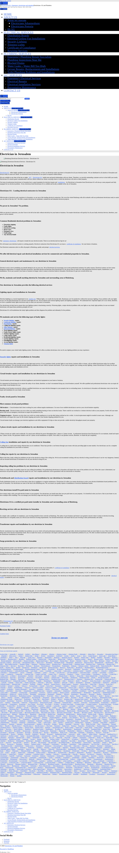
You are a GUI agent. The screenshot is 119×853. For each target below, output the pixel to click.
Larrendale (72, 706)
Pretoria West (39, 727)
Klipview (76, 702)
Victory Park (67, 746)
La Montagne (33, 761)
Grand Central (111, 691)
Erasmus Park (109, 756)
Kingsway (54, 701)
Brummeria (114, 752)
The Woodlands (76, 742)
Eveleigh (3, 686)
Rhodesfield (70, 731)
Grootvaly (42, 692)
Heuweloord (23, 759)
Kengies (106, 699)
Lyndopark (101, 761)
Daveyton (13, 677)
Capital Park (12, 754)
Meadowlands (71, 711)
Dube (64, 681)
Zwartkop (92, 774)
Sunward (8, 742)
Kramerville (3, 704)
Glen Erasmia (97, 689)
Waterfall (65, 747)
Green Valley (4, 692)
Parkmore (11, 724)
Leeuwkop (99, 706)
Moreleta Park (108, 764)
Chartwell (96, 671)
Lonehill (85, 707)
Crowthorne (96, 674)
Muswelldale (4, 717)
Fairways (24, 686)
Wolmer (54, 774)
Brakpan (73, 666)
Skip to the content (5, 1)
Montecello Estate (31, 716)
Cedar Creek (57, 671)
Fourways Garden (37, 687)
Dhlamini (13, 679)
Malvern (51, 709)
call (10, 622)
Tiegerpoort (68, 771)
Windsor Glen (90, 749)
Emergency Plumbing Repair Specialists (29, 56)
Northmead (30, 721)
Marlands (80, 709)
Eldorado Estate (5, 684)
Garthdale (107, 687)
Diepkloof (21, 679)
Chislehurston (113, 671)
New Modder (112, 717)
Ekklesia (42, 756)
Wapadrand (10, 772)
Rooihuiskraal (95, 767)
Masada (10, 711)
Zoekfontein (110, 751)
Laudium (49, 761)
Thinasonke (96, 742)
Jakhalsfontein (25, 697)
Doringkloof (47, 681)
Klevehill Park (88, 701)
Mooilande (51, 716)
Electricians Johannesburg (25, 23)
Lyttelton (60, 762)
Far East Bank (33, 686)
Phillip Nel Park (90, 724)
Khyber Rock (28, 701)
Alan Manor (35, 654)
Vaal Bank (64, 744)
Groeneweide (23, 692)
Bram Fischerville (106, 666)
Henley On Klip (23, 694)
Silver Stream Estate (39, 769)
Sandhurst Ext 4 (112, 734)
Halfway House (64, 692)
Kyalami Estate (79, 704)
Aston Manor (112, 656)
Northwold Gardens (59, 721)
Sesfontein (113, 736)
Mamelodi (80, 762)
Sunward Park (17, 742)
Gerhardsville (42, 757)
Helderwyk (13, 694)
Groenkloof (66, 757)
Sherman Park (20, 737)
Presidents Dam (112, 726)
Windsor (81, 749)
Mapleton (65, 709)
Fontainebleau (18, 687)
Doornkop (31, 681)
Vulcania (46, 747)
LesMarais (107, 706)
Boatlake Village (24, 664)
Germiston (40, 689)
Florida (10, 687)
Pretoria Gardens (17, 727)
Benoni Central (98, 659)
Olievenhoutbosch (58, 766)
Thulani (104, 742)
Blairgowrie (78, 662)
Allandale (4, 656)
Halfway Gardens (52, 692)
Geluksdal (10, 689)
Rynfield (42, 734)
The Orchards (42, 742)
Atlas (16, 657)
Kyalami (56, 704)
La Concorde (23, 761)
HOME (8, 14)
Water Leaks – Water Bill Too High (26, 66)
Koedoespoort (109, 759)
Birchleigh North (59, 662)
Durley (78, 681)
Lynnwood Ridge (50, 762)
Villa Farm (76, 746)
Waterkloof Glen (29, 772)
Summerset (64, 741)
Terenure (26, 742)
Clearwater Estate (85, 672)
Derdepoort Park (84, 677)
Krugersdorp (13, 704)
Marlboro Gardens (98, 709)
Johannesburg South (6, 699)
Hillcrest (66, 694)
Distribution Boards (18, 35)
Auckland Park (62, 752)
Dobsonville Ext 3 (109, 679)
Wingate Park (46, 774)
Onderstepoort (31, 722)
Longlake (93, 707)
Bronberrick (97, 752)
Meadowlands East (82, 711)
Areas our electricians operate (8, 651)
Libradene (3, 707)
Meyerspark (112, 762)
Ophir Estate (47, 722)
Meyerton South (5, 714)
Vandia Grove (29, 746)
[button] (59, 645)
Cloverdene (102, 672)
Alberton (51, 654)
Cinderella (29, 672)
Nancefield (28, 717)
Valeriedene (72, 744)
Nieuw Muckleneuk (44, 766)
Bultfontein (76, 669)
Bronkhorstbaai (89, 667)
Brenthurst (34, 667)
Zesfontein (92, 751)
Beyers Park (16, 662)
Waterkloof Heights (42, 772)
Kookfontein (105, 702)
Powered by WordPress (7, 849)
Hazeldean (91, 757)
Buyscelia (85, 669)
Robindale (81, 732)
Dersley (93, 677)
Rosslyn (13, 734)
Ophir (39, 722)
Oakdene (105, 721)
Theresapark (59, 771)
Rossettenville (4, 734)
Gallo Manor (89, 687)
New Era (82, 717)
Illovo (57, 696)
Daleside (46, 676)
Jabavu (3, 697)
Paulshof (39, 724)
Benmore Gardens (80, 659)
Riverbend (3, 732)
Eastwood (27, 756)
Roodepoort (90, 732)
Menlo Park (96, 762)
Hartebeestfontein (76, 692)
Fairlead (17, 686)
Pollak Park (65, 726)
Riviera (87, 767)
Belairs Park (52, 659)
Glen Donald (74, 689)
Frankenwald (62, 687)
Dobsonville (98, 679)
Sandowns (3, 736)
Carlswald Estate (110, 669)
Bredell (18, 667)
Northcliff (3, 721)
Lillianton (19, 707)
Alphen (20, 656)
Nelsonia (44, 717)
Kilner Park (80, 759)
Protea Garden (69, 727)
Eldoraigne (69, 756)
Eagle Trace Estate (95, 681)
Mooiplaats (90, 764)
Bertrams (101, 661)
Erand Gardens (66, 684)
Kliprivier (24, 702)
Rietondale (69, 767)
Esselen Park (84, 684)
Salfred (84, 734)
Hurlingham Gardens (25, 696)
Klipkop (7, 702)
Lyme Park (109, 707)
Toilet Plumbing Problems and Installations (31, 72)
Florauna (109, 686)
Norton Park (84, 721)
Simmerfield (36, 737)
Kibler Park (37, 701)
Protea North (88, 727)
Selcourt (61, 736)
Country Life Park (40, 674)
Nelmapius (33, 766)
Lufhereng (101, 707)
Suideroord (55, 741)
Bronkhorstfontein (5, 669)
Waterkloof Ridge (67, 772)
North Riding (113, 719)
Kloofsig (88, 759)
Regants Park (44, 731)
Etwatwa (101, 684)
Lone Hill (78, 707)
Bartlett (93, 657)
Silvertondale (58, 769)
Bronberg (88, 752)
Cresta (77, 674)
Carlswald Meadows (6, 671)
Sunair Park (81, 741)
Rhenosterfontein (50, 767)
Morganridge (73, 716)
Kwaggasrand (13, 761)
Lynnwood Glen (14, 762)
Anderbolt (59, 656)
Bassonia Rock (12, 659)
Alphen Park (28, 656)
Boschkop (72, 752)
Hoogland (91, 694)
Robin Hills (72, 732)
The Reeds (32, 771)
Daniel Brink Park (104, 676)
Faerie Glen (23, 757)
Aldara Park (91, 654)
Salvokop (11, 769)
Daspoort (82, 754)
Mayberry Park (19, 711)
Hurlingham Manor (39, 696)
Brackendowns (45, 666)
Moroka (95, 716)
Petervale (76, 724)
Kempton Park (68, 699)
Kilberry (72, 759)
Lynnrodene (110, 761)
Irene (53, 759)
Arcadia (13, 752)
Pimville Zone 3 (16, 726)
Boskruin (36, 666)
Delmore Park (55, 677)
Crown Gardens (86, 674)
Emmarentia (85, 756)
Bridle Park (70, 667)
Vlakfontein (108, 746)
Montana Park (19, 716)
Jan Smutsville (36, 697)
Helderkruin (3, 694)
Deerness (46, 677)
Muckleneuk (15, 766)
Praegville (81, 726)
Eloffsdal (32, 684)
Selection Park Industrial (84, 736)
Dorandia (38, 681)
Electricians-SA (4, 172)
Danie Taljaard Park (91, 676)
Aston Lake (102, 656)
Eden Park (49, 682)
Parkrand (19, 724)
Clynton (110, 672)
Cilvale (22, 672)
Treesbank (19, 744)
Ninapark (44, 719)
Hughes (99, 694)
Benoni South (54, 661)
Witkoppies (36, 751)
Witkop (8, 751)
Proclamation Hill (57, 727)
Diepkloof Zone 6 (69, 679)
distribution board (21, 478)
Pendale (54, 724)
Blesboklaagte (99, 662)
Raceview (9, 729)
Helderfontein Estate (109, 692)
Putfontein (107, 727)
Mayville (35, 711)
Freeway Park (72, 687)
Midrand (14, 714)
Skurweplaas (68, 769)
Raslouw (40, 767)
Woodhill (75, 774)
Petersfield (68, 724)
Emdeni (39, 684)
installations (61, 182)
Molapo (100, 714)
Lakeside (48, 706)
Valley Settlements (83, 744)
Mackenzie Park (14, 709)
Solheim (74, 737)
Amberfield (30, 752)
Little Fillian (62, 707)
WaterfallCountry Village (7, 749)
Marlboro (88, 709)
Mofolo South (92, 714)
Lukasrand (86, 761)
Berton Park (93, 661)
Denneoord (65, 677)
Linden (54, 707)
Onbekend (22, 722)
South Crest (100, 737)
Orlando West (79, 722)
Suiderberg (94, 769)
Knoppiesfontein (94, 702)
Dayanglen (38, 677)
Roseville (106, 732)
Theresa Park (87, 742)
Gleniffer (74, 691)
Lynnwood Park (38, 762)
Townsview (10, 744)
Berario (72, 661)
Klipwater (84, 702)
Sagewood (71, 734)
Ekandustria (79, 682)
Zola (1, 752)
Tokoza (2, 744)
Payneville (47, 724)
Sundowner (90, 741)
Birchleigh (49, 662)
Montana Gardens (20, 764)
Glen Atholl (55, 689)
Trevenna (82, 771)
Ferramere (74, 686)
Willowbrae (36, 774)
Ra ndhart (58, 729)
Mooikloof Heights (67, 764)
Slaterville (59, 737)
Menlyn (104, 762)
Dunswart (71, 681)
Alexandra (100, 654)
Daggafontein (22, 676)
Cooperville (18, 674)
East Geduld (106, 681)
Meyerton (76, 712)
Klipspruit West (66, 702)
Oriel (54, 722)
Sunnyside (3, 771)
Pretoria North (29, 727)
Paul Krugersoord (29, 724)
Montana (10, 716)
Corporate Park (28, 674)
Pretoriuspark (9, 767)
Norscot (104, 719)
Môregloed (99, 764)
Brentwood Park (53, 667)
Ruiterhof (35, 734)
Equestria (93, 756)
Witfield (98, 749)
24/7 (30, 177)
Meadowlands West (96, 711)
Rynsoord (50, 734)
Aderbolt (20, 654)
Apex (84, 656)
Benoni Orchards (29, 661)
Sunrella (107, 741)
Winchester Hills (61, 749)
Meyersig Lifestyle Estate (64, 712)
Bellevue (70, 659)
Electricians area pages (6, 645)
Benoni (90, 659)
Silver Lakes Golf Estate (24, 769)
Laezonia (42, 761)
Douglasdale (56, 681)
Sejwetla (54, 736)
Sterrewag (86, 769)
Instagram (6, 841)
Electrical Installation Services (24, 84)
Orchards (68, 766)
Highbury (59, 694)
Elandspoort (50, 756)
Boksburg (34, 664)
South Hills (109, 737)
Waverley (77, 772)
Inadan (72, 696)
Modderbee (60, 714)
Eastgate (10, 682)
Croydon (104, 674)
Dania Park (80, 676)
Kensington (10, 701)
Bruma (44, 669)
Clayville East (60, 672)
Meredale (107, 711)
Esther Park (93, 684)
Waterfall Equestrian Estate (94, 747)
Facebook (6, 839)
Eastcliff (3, 682)
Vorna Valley (14, 747)
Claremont (37, 672)
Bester (108, 661)
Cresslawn (70, 674)
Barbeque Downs (67, 657)
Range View (106, 729)
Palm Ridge (103, 722)
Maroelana (88, 762)
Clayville (51, 672)
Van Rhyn (115, 744)
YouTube (6, 842)
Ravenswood (26, 731)
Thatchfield (23, 771)
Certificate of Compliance (21, 47)
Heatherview (96, 692)
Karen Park (36, 699)
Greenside (58, 757)
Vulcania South (55, 747)
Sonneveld (91, 737)
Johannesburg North (106, 697)
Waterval (28, 749)
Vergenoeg (48, 746)
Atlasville (22, 657)
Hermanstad (41, 694)
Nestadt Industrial (54, 717)
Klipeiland (98, 701)
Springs (46, 739)
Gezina (50, 757)
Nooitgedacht (60, 719)
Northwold (47, 721)
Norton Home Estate (73, 721)
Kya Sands (48, 704)
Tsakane (26, 744)
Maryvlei (3, 711)
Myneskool (13, 717)
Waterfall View (108, 747)
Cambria (92, 669)
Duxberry (85, 681)
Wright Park (75, 751)
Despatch (99, 754)
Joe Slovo (95, 697)
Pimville (7, 726)
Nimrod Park (35, 719)
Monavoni (10, 764)
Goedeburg (82, 691)
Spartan (39, 739)
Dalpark (54, 676)
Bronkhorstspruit (18, 669)
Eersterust (35, 756)
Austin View (31, 657)
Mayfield (28, 711)
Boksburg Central (44, 664)
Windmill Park (72, 749)
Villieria (106, 771)
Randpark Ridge (96, 729)
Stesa (91, 739)
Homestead (83, 694)
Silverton (49, 769)
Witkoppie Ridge (26, 751)
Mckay (52, 711)
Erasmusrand (14, 757)
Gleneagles (57, 691)
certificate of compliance (74, 244)
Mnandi (2, 764)
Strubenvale (29, 741)
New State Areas (15, 719)
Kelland (53, 699)
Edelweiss (41, 682)
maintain (54, 607)
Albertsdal (82, 654)
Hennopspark (110, 757)
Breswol (62, 667)
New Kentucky (91, 717)
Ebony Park (18, 682)
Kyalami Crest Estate (67, 704)
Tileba (110, 742)
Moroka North (103, 716)
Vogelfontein (4, 747)
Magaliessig (34, 709)
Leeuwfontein (90, 706)
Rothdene (20, 734)
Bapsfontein (48, 657)
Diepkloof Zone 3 (44, 679)
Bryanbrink (51, 669)
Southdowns (77, 769)
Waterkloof (19, 772)
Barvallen (107, 657)
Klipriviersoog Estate (46, 702)
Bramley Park (10, 667)
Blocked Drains (15, 62)
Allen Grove (12, 656)
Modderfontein (70, 714)
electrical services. (54, 247)
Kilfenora (46, 701)
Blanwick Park (88, 662)
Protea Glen (78, 727)
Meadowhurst (61, 711)
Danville (75, 754)
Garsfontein (32, 757)
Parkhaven (3, 724)
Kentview (19, 701)
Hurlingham (13, 696)
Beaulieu (21, 659)
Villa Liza (84, 746)
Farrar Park (49, 686)
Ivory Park (115, 696)
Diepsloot (79, 679)
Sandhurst (102, 734)
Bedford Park (42, 659)
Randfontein (49, 729)
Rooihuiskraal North (107, 767)
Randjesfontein (67, 729)
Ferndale (66, 686)
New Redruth (4, 719)
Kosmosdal (3, 761)
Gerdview (32, 689)
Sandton (19, 776)
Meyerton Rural (109, 712)
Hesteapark (50, 694)
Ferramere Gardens (84, 686)
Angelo (66, 656)
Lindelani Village (45, 707)
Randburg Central (38, 729)
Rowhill (27, 734)
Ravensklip (17, 731)
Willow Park (13, 774)
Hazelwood (100, 757)
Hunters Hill (107, 694)
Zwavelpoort (101, 774)
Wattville (35, 749)
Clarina (45, 672)
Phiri (98, 724)
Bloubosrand (109, 662)
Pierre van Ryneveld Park (80, 766)
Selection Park (70, 736)
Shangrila (3, 737)
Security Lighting (17, 41)
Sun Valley (72, 741)
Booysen (13, 666)
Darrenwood (4, 677)
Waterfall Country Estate (77, 747)
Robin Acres (63, 732)
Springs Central (54, 739)
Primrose (47, 727)
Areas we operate (16, 20)
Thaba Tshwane (13, 771)
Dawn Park (21, 677)
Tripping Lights (16, 44)
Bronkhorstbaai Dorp (102, 667)
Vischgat (92, 746)
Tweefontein (55, 744)
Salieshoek (3, 769)
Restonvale (62, 731)
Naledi (21, 717)
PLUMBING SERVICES (17, 53)
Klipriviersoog (33, 702)
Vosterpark (31, 747)
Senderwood (97, 736)
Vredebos (39, 747)
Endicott (46, 684)
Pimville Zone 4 (28, 726)
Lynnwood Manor (26, 762)
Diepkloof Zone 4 (56, 679)
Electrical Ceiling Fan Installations (26, 38)
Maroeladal (109, 709)
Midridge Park (23, 714)
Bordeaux (29, 666)
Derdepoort (73, 677)
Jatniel (67, 697)
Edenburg (57, 682)
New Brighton (73, 717)
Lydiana (93, 761)
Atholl (10, 657)
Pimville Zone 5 (39, 726)
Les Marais (57, 761)
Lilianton (11, 707)
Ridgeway (80, 731)
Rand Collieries (18, 729)
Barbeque (57, 657)
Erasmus (75, 684)
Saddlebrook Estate (60, 734)
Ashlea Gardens (40, 752)
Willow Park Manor (25, 774)
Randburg (28, 729)
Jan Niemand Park (62, 759)
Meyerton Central (87, 712)
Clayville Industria (72, 672)
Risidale (104, 731)
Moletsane (108, 714)
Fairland (10, 686)
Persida (61, 724)
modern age (32, 299)
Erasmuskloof (4, 757)
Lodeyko (70, 707)
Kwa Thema (31, 704)
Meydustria (115, 711)
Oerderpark (114, 721)
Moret (65, 716)
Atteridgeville (52, 752)
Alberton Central (61, 654)
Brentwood (42, 667)
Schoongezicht (45, 736)
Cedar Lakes (67, 671)
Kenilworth (114, 699)
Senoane (105, 736)
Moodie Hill (41, 716)
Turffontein (46, 744)
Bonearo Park (4, 666)
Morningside (4, 776)
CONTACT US (12, 90)
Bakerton (39, 657)
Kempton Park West (96, 699)
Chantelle (88, 671)
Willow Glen (4, 774)
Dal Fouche (38, 676)
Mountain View (5, 766)
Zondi (7, 752)
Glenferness (66, 691)
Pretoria (12, 776)
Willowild (51, 749)
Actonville (12, 654)
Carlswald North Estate (21, 671)
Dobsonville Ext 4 (5, 681)
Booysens (21, 666)
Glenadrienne (27, 691)
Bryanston (60, 669)
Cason (41, 671)
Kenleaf (2, 701)
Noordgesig (69, 719)
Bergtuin (78, 661)
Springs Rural (65, 739)
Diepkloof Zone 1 (31, 679)
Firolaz (94, 686)
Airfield (27, 654)
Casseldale (48, 671)
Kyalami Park (21, 706)
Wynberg (84, 751)
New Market (102, 717)
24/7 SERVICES (13, 75)
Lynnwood (3, 762)
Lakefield (41, 706)
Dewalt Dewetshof (103, 677)
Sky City (51, 737)
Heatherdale (87, 692)
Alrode (36, 656)
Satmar (22, 736)
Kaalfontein (27, 699)
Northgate (22, 721)
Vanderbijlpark (19, 746)
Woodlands (84, 774)
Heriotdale (33, 694)
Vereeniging (39, 746)
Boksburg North (67, 664)
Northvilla (39, 721)
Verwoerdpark (57, 746)
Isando (101, 696)
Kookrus (113, 702)
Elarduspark (60, 756)
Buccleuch (68, 669)
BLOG (11, 29)
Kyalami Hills (11, 706)
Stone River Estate (108, 739)
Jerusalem (74, 697)
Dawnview (30, 677)
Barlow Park (85, 657)
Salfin (78, 734)
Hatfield (83, 757)
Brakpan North (94, 666)
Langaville (56, 706)
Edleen (72, 682)
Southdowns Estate (14, 739)
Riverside (28, 732)
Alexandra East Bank (111, 654)
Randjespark (77, 729)
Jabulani (9, 697)
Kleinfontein (69, 701)
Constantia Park (65, 754)
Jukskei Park (18, 699)
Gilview (47, 689)
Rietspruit (97, 731)
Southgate (25, 739)
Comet (2, 674)
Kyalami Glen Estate (105, 704)
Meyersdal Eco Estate (16, 712)
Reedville (35, 731)
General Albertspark (21, 689)
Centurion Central (78, 671)
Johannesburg (111, 774)
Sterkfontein (84, 739)
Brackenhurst (56, 666)
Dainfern (30, 676)
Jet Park (81, 697)
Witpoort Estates (46, 751)
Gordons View (100, 691)
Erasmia (101, 756)
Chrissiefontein (13, 672)
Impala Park (64, 696)
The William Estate (64, 742)
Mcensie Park (44, 711)
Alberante (44, 654)
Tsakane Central (36, 744)
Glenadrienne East (38, 691)
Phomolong (105, 724)
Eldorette (25, 684)
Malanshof (43, 709)
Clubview (56, 754)
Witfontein (106, 749)
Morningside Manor (84, 716)
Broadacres (79, 667)
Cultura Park (4, 676)
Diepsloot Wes (88, 679)
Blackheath (69, 662)
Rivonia (46, 732)
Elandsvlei (106, 682)
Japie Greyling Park (57, 697)
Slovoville (67, 737)
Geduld (2, 689)
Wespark (104, 772)
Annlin (73, 656)
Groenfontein (33, 692)
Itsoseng (107, 696)
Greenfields (13, 692)
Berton (86, 661)
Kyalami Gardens (91, 704)
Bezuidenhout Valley (28, 662)
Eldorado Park (16, 684)
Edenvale (64, 682)
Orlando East (69, 722)
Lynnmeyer (3, 709)
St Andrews (75, 739)
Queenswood (32, 767)
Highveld (31, 759)
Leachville (80, 706)
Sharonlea (11, 737)
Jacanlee (16, 697)
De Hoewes (90, 754)
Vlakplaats (114, 771)
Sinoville (44, 737)
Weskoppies (95, 772)
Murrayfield (24, 766)
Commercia (9, 674)
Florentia (3, 687)
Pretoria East (105, 766)
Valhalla (99, 771)
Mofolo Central (81, 714)
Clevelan (94, 672)
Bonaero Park (110, 664)
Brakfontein (65, 666)
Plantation (57, 726)
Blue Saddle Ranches (11, 664)
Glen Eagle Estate (85, 689)
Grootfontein (75, 757)
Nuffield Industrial (95, 721)
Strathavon (11, 741)
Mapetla (58, 709)
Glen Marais (106, 689)
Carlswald (100, 669)
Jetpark (87, 697)
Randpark (86, 729)
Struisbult (38, 741)
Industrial (85, 696)
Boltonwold (100, 664)
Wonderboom (57, 751)
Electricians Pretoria (22, 26)
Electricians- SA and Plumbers (14, 846)
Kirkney (61, 701)
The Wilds (40, 771)
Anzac (79, 656)
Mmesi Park (41, 714)
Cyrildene (13, 676)
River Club (112, 731)
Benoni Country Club (111, 659)
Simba (28, 737)
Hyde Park (50, 696)
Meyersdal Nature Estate (32, 712)
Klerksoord (78, 701)
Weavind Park (86, 772)
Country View (52, 674)
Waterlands (20, 749)
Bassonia (3, 659)
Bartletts (99, 657)
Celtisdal (20, 754)
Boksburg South (79, 664)
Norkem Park (96, 719)
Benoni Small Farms (42, 661)
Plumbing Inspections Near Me (24, 59)
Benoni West (64, 661)
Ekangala (87, 682)
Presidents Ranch (5, 727)
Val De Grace (91, 771)
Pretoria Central (94, 766)
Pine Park (49, 726)
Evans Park (109, 684)
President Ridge (101, 726)
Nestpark (64, 717)
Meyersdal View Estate (48, 712)
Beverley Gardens (5, 662)
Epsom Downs (55, 684)
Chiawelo (104, 671)
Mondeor (3, 716)
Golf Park (91, 691)
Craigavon (62, 674)
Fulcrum (81, 687)
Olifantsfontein (4, 722)
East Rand (115, 681)
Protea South (98, 727)
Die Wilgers (107, 754)
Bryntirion (3, 754)
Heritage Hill (4, 759)
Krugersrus (22, 704)
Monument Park (32, 764)
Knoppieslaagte (98, 759)
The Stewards (52, 742)
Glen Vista (18, 691)
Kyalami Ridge (31, 706)
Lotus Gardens (67, 761)
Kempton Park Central (81, 699)
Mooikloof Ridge (80, 764)
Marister (72, 709)
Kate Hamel (45, 699)
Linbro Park (34, 707)
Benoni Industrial (6, 661)
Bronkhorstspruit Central (32, 669)
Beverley (115, 661)
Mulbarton (113, 716)
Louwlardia (77, 761)
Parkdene (112, 722)
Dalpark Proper (62, 676)
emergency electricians (9, 241)
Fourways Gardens (50, 687)
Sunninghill (99, 741)
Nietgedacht (26, 719)
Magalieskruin (25, 709)
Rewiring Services (17, 50)
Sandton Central (13, 736)
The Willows (49, 771)
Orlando (60, 722)
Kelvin (60, 699)
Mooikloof (43, 764)
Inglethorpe (93, 696)
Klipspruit (57, 702)
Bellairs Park (61, 659)
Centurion (28, 754)
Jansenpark (45, 697)
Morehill (58, 716)
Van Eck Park (106, 744)
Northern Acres (12, 721)
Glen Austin (64, 689)
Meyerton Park (98, 712)
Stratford (2, 741)
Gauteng (114, 687)
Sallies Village (93, 734)
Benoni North (17, 661)
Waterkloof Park (55, 772)
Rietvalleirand (78, 767)
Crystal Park (112, 674)
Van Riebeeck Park (6, 746)
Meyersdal (4, 712)
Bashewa (114, 657)
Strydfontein (46, 741)
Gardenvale (98, 687)
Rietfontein (60, 767)
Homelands (74, 694)
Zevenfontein (101, 751)
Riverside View (37, 732)
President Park (90, 726)
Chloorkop (3, 672)
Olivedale (14, 722)
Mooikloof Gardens (53, 764)
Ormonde (88, 722)
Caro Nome (33, 671)
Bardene (76, 657)
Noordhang (78, 719)
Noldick (51, 719)
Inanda (78, 696)
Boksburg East (56, 664)
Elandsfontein (97, 682)
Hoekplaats (47, 759)
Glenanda (49, 691)
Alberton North (72, 654)
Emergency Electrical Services (24, 78)
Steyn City (98, 739)
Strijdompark (20, 741)
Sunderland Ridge (105, 769)
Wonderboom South (65, 774)
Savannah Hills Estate (32, 736)
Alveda (43, 656)
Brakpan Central (83, 666)
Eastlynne (19, 756)
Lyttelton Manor (69, 762)
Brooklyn (105, 752)
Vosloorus (23, 747)
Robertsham (54, 732)
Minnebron (33, 714)
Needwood (36, 717)
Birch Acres (40, 662)
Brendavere (25, 667)
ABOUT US (10, 17)
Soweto (32, 739)
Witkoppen (15, 751)
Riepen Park (88, 731)
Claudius (48, 754)
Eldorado (113, 682)
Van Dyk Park (95, 744)
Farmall (42, 686)
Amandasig (50, 656)
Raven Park (8, 731)
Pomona (73, 726)
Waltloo (2, 772)
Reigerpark (53, 731)
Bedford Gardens (31, 659)
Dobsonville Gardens (19, 681)
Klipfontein (106, 701)
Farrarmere (58, 686)
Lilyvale (26, 707)
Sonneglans (82, 737)
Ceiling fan (4, 442)
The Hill (33, 742)
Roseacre (98, 732)
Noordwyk (87, 719)
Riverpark (12, 732)
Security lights (5, 357)
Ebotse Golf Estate (30, 682)
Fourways (27, 687)
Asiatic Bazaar (92, 656)
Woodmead (66, 751)
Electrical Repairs (17, 81)
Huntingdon (3, 696)
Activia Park (3, 654)
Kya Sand (40, 704)
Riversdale (20, 732)
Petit (82, 724)
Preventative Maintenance (21, 87)
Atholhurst (3, 657)
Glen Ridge (9, 691)
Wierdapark (112, 772)
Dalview (72, 676)
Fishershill (101, 686)
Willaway (43, 749)
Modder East (51, 714)
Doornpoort (3, 756)
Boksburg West (90, 664)
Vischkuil (99, 746)
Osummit (95, 722)
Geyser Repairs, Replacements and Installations (33, 69)
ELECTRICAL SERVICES (18, 32)
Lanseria (64, 706)
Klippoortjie (15, 702)
